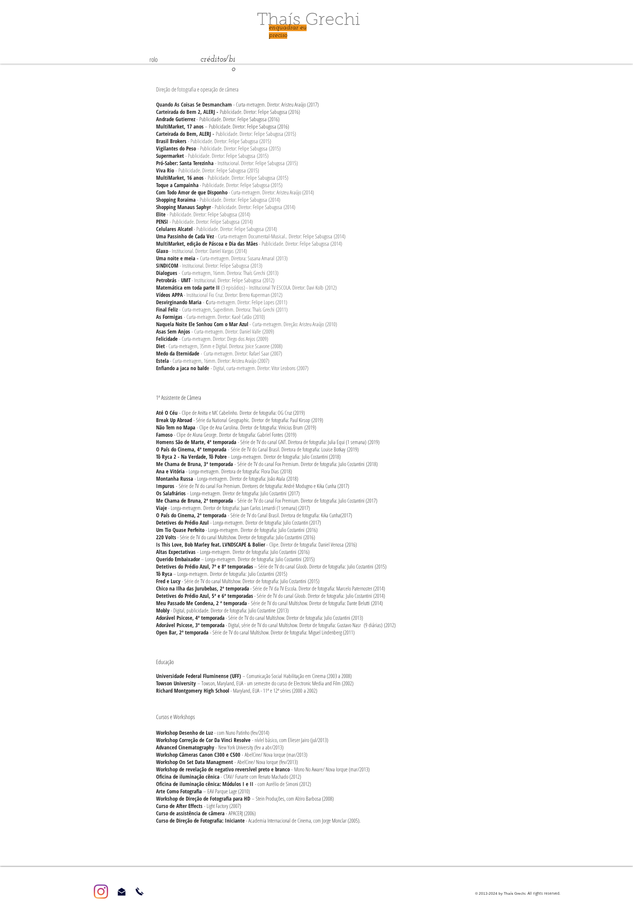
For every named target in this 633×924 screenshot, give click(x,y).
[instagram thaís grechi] (101, 891)
